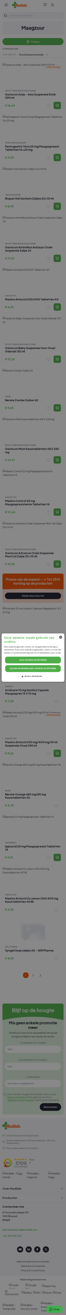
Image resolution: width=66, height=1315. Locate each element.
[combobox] (60, 637)
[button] (33, 676)
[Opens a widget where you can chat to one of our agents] (54, 1309)
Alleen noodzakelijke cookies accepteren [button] (33, 668)
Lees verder (55, 652)
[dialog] (33, 657)
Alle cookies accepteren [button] (33, 660)
